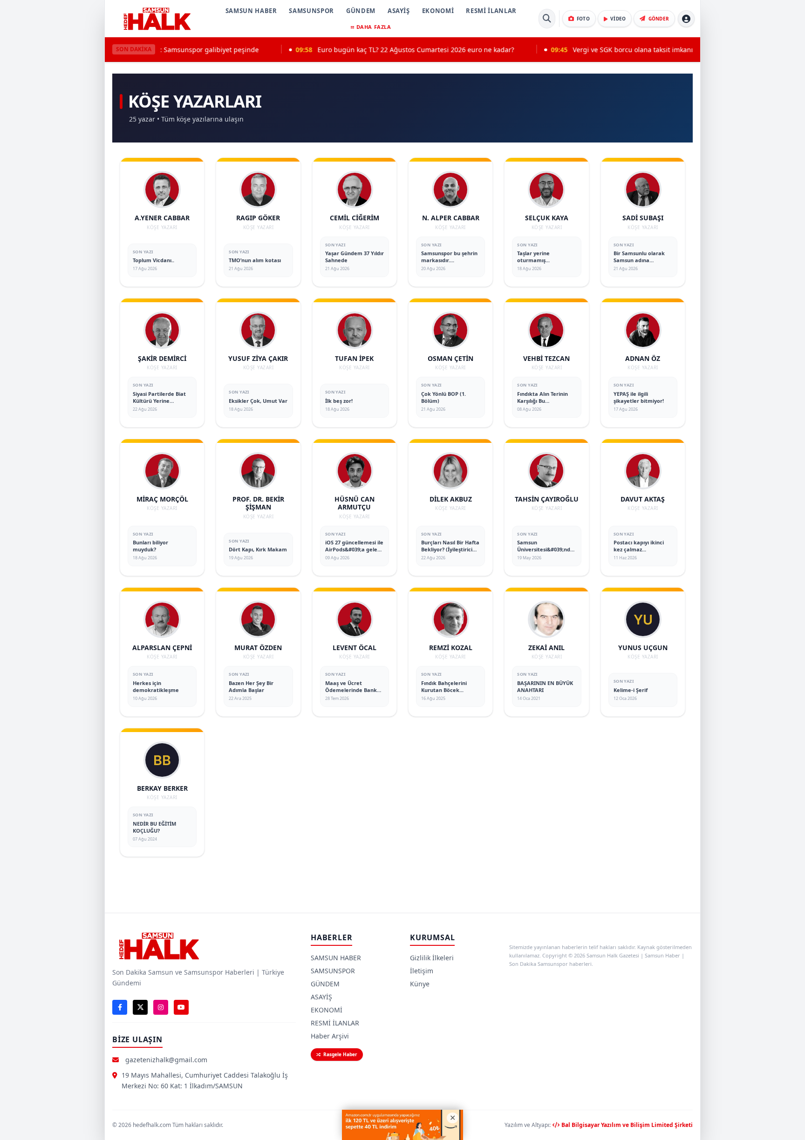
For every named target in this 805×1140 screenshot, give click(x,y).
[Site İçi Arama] (547, 18)
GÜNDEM (360, 11)
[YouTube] (181, 1007)
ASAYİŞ (399, 11)
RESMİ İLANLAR (491, 11)
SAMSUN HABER (251, 11)
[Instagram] (160, 1007)
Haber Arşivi (330, 1035)
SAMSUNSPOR (311, 11)
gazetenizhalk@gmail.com (166, 1059)
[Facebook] (119, 1007)
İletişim (421, 970)
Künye (420, 983)
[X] (140, 1007)
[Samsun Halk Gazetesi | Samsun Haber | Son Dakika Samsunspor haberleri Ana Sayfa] (157, 18)
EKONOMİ (438, 11)
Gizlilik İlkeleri (432, 957)
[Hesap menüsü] (686, 18)
